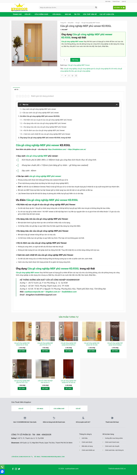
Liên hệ (124, 1)
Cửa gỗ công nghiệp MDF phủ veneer (37, 145)
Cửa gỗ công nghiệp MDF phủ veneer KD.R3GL (52, 200)
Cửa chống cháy (41, 14)
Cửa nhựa (57, 14)
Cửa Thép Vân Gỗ (90, 14)
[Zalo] (2, 471)
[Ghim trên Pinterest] (72, 75)
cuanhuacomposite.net (34, 292)
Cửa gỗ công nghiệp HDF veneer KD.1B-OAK (91, 344)
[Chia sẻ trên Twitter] (65, 75)
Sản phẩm (71, 22)
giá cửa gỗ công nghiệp (82, 71)
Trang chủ (17, 14)
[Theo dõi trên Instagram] (16, 469)
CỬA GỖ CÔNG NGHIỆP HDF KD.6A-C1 (45, 381)
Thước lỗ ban (116, 1)
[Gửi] (96, 7)
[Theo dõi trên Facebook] (13, 469)
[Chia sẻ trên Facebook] (62, 75)
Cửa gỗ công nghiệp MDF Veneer (90, 22)
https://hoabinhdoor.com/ (57, 149)
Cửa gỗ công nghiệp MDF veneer (72, 41)
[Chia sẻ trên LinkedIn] (76, 75)
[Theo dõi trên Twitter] (19, 469)
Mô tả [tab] (16, 89)
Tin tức (77, 14)
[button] (119, 7)
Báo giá (68, 14)
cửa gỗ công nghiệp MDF (37, 156)
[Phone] (2, 467)
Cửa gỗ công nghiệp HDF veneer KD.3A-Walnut (115, 344)
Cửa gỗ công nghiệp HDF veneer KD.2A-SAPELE (68, 344)
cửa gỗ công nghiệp (70, 69)
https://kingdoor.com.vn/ (77, 149)
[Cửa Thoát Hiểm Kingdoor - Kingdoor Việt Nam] (23, 7)
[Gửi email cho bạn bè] (69, 75)
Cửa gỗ (27, 14)
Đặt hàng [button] (22, 350)
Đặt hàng (75, 60)
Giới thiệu (107, 1)
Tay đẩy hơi (17, 19)
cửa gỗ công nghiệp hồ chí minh (106, 69)
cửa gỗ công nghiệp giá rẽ (86, 69)
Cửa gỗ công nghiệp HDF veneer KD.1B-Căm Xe (68, 381)
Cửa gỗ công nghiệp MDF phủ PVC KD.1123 (22, 381)
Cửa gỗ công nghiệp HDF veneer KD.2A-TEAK (22, 344)
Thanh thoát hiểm (32, 19)
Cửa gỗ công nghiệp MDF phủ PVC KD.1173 (45, 344)
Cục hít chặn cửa (107, 14)
